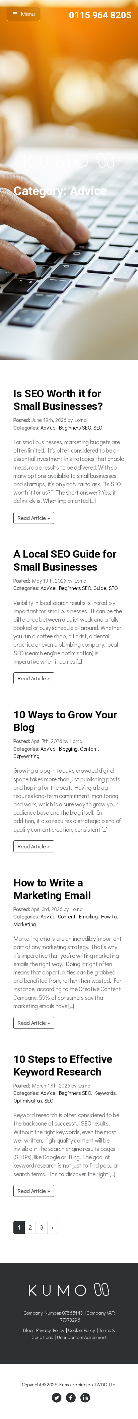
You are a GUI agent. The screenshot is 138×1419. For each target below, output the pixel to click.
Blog (27, 1330)
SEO (97, 427)
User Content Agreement (82, 1337)
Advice (48, 427)
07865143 (72, 1312)
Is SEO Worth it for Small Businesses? (58, 400)
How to (109, 916)
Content (89, 748)
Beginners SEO (75, 427)
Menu (26, 14)
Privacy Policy (50, 1330)
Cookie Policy (81, 1330)
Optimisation (27, 1100)
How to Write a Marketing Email (51, 889)
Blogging (68, 748)
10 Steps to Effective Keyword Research (62, 1065)
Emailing (88, 916)
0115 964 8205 (100, 15)
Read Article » (34, 517)
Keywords (105, 1092)
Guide (99, 587)
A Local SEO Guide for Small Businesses (64, 560)
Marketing (24, 923)
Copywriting (26, 755)
